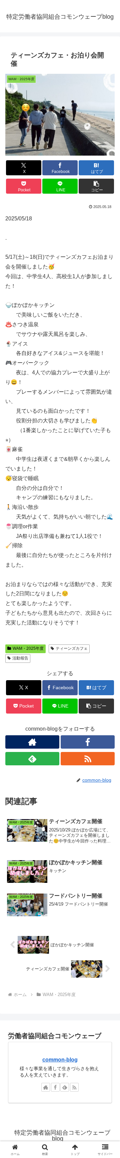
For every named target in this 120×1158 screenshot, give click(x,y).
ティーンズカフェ (72, 648)
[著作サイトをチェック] (32, 742)
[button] (96, 186)
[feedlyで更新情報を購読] (32, 758)
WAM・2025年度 (28, 648)
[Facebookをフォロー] (88, 742)
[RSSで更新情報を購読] (88, 758)
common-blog (60, 1060)
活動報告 (20, 658)
